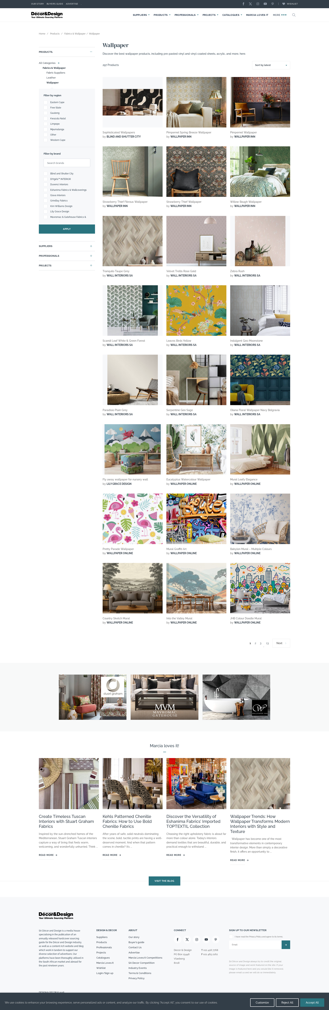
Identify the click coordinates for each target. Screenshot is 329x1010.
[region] (164, 1001)
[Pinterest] (274, 4)
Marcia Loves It (257, 15)
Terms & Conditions (140, 973)
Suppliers (140, 15)
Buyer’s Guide (55, 4)
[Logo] (47, 15)
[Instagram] (258, 4)
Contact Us (135, 947)
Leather (51, 77)
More (277, 15)
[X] (251, 4)
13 (267, 643)
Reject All (287, 1002)
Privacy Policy (137, 978)
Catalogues (230, 15)
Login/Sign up (104, 973)
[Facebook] (244, 4)
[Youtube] (266, 4)
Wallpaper (52, 82)
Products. (46, 51)
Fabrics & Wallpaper (54, 68)
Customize (262, 1002)
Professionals (185, 15)
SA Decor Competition (142, 962)
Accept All (312, 1002)
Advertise (72, 4)
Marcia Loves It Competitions (145, 957)
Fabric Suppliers (55, 72)
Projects (209, 15)
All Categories (48, 63)
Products (161, 15)
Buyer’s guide (136, 942)
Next (279, 643)
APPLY (67, 229)
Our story (37, 4)
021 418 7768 (210, 950)
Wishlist (292, 4)
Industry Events (138, 968)
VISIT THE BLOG (164, 881)
